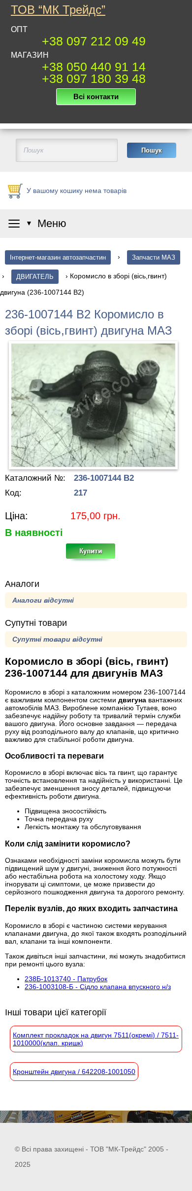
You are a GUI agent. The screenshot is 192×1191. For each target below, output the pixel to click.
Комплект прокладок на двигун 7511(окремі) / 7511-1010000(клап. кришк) (96, 1039)
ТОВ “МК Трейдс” (58, 10)
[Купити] (96, 554)
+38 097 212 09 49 (94, 41)
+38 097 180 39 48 (94, 78)
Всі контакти (96, 96)
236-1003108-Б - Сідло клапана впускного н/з (98, 987)
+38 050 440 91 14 (94, 67)
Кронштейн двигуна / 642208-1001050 (74, 1072)
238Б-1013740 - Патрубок (66, 979)
